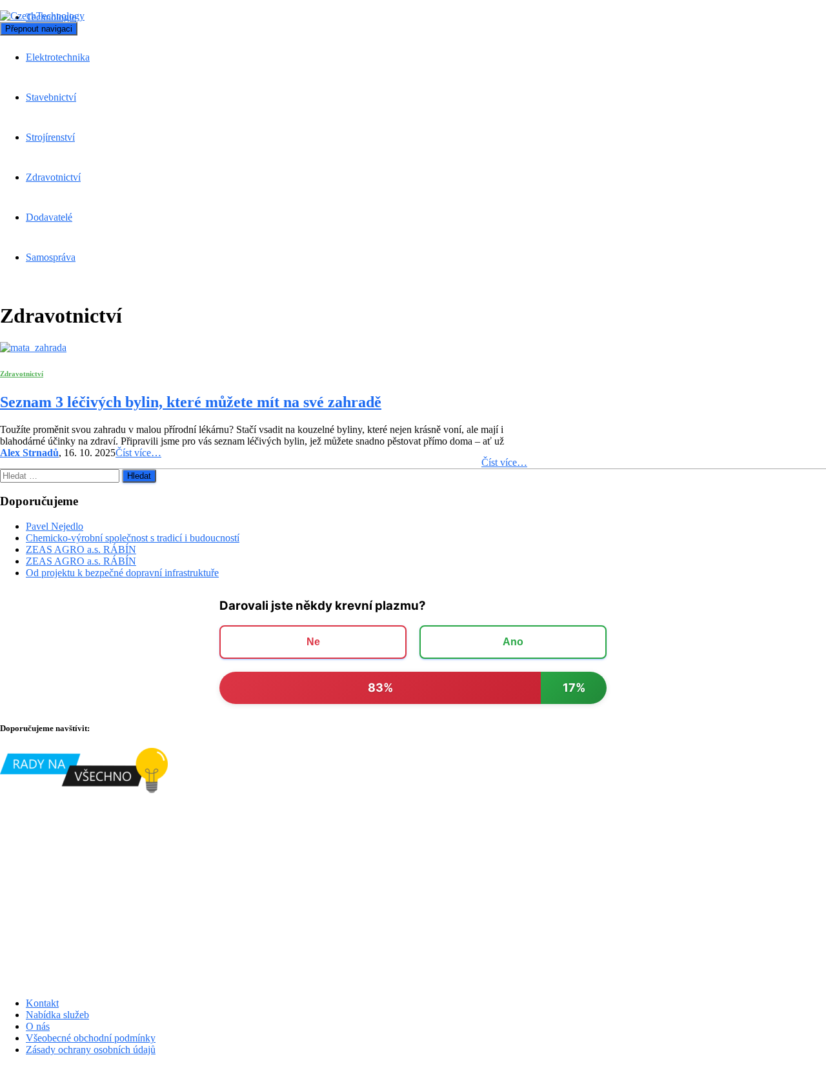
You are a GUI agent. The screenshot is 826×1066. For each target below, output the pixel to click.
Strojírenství (50, 137)
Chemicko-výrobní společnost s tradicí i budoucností (132, 537)
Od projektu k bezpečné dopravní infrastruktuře (122, 572)
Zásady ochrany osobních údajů (91, 1049)
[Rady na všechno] (84, 789)
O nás (38, 1026)
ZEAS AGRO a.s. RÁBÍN (81, 549)
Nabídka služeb (57, 1014)
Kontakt (42, 1003)
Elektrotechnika (58, 57)
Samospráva (51, 257)
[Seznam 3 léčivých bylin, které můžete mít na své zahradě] (33, 347)
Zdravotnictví (53, 177)
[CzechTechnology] (42, 15)
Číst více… (504, 462)
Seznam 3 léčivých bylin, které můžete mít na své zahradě (190, 402)
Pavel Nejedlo (54, 526)
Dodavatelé (49, 217)
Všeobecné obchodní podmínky (91, 1037)
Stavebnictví (51, 97)
